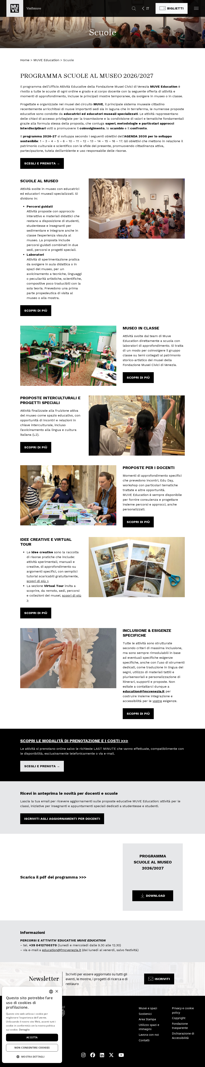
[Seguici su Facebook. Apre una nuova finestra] (92, 1055)
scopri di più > (38, 581)
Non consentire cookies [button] (32, 1047)
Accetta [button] (32, 1037)
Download (155, 896)
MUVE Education (46, 60)
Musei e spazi (148, 1008)
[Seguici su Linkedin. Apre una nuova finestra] (102, 1055)
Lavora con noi (149, 1035)
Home (24, 60)
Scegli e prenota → (42, 163)
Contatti (144, 1040)
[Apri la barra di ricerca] (134, 8)
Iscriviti (162, 979)
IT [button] (147, 8)
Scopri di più (35, 310)
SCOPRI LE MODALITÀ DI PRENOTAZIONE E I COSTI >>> (74, 740)
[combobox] (51, 992)
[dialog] (32, 1025)
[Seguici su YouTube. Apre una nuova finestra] (121, 1055)
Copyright (178, 1018)
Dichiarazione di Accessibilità (183, 1036)
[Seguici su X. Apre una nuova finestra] (111, 1055)
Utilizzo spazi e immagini (149, 1027)
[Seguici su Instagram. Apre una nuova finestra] (83, 1055)
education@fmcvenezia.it (144, 691)
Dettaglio (24, 1029)
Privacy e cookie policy (183, 1010)
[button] (196, 8)
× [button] (56, 991)
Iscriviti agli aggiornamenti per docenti (62, 819)
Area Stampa (147, 1019)
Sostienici (145, 1014)
